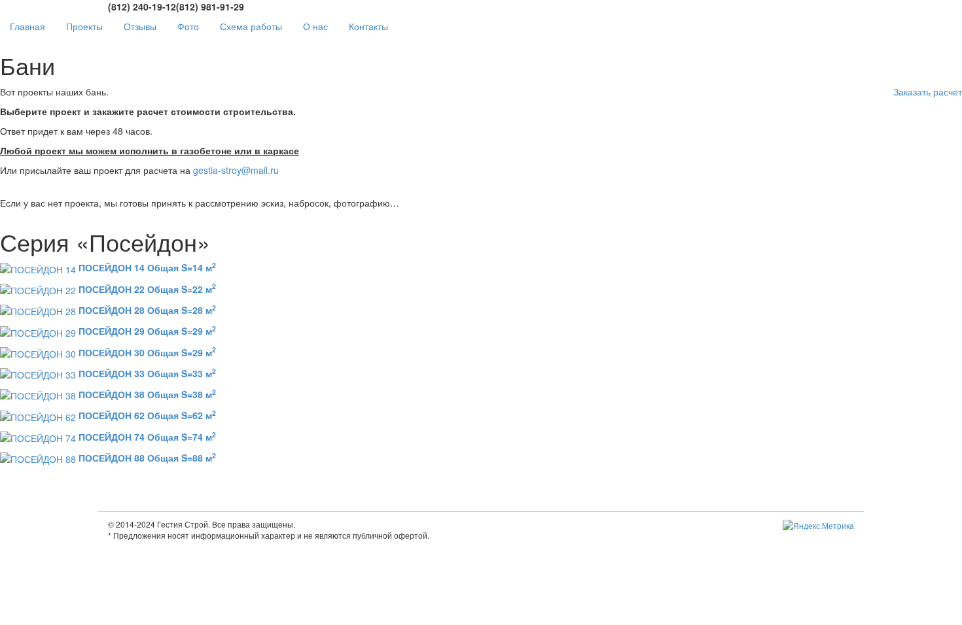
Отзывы (140, 26)
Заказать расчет (927, 91)
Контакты (368, 26)
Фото (188, 26)
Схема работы (251, 26)
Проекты (84, 26)
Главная (27, 26)
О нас (315, 26)
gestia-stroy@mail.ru (236, 170)
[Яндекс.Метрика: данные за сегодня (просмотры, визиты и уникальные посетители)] (818, 525)
